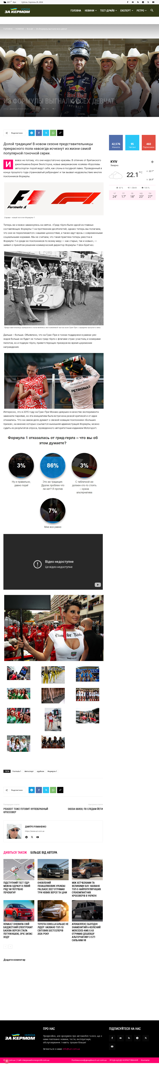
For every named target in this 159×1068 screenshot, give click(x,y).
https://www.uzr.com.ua (34, 831)
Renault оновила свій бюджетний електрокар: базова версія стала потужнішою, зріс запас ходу (18, 931)
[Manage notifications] (6, 1061)
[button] (152, 10)
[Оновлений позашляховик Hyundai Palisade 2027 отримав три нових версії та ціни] (53, 869)
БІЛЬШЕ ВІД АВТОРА (44, 852)
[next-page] (10, 947)
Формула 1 (52, 771)
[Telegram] (143, 2)
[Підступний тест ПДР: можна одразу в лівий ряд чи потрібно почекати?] (18, 869)
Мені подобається (116, 137)
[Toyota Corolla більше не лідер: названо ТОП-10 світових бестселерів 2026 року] (53, 910)
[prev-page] (5, 947)
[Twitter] (148, 2)
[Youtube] (153, 2)
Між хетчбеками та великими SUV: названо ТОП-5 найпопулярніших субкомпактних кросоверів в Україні (86, 889)
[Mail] (132, 2)
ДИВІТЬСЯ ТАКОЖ (15, 852)
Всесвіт (30, 29)
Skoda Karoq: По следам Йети (85, 808)
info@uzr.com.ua (71, 1048)
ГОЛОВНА (75, 10)
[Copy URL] (60, 133)
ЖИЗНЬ (25, 94)
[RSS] (138, 2)
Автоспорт (29, 771)
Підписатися (148, 136)
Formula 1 (17, 771)
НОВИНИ (89, 10)
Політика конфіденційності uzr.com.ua (89, 1060)
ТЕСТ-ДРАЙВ (107, 10)
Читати (132, 136)
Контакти (145, 1060)
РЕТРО (140, 10)
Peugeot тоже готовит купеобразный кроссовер (25, 810)
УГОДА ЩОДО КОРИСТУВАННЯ (123, 1060)
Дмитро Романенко (19, 109)
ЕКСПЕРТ (125, 10)
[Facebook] (127, 2)
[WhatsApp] (53, 133)
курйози (40, 771)
